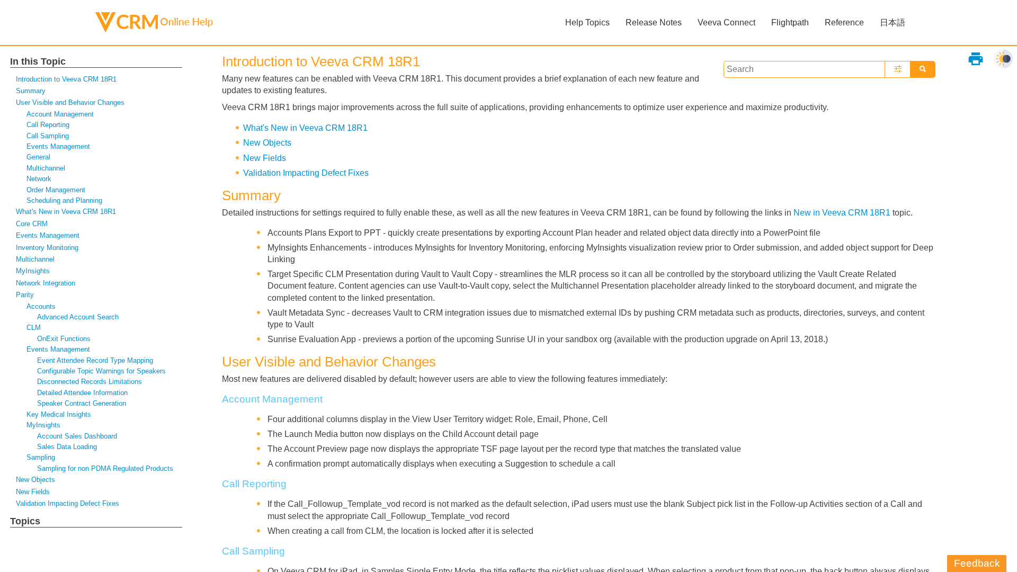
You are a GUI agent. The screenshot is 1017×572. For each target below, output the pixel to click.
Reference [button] (844, 22)
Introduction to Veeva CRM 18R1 (66, 79)
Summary (31, 91)
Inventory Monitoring (47, 248)
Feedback (977, 563)
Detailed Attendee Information (82, 393)
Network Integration (45, 283)
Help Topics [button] (587, 22)
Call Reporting (47, 125)
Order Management (55, 190)
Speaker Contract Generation (81, 403)
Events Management (58, 146)
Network (38, 179)
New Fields (33, 492)
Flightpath (790, 22)
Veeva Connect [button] (726, 22)
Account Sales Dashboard (77, 436)
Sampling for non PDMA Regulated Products (105, 468)
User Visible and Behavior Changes (70, 102)
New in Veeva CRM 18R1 (841, 212)
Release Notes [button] (654, 22)
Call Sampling (47, 136)
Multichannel (45, 168)
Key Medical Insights (58, 414)
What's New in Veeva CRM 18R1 (66, 212)
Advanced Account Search (78, 317)
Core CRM (32, 224)
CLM (33, 328)
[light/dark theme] (1003, 58)
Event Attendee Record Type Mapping (95, 360)
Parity (25, 295)
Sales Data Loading (67, 447)
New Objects (35, 480)
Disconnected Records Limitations (89, 382)
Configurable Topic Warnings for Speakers (101, 371)
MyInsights (33, 271)
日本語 (892, 22)
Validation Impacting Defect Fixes (67, 503)
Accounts (41, 306)
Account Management (60, 114)
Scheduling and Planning (64, 200)
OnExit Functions (64, 339)
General (38, 157)
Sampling (40, 457)
